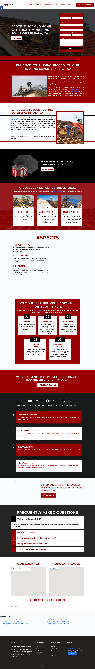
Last (73, 20)
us (17, 136)
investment (69, 82)
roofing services (77, 89)
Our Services (36, 4)
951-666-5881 (71, 646)
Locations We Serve (48, 4)
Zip (73, 33)
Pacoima (13, 603)
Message (62, 38)
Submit (71, 48)
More (56, 4)
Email (62, 22)
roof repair (57, 349)
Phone (62, 28)
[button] (1, 8)
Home (30, 4)
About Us (63, 4)
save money (38, 310)
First (61, 20)
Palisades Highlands (15, 606)
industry (43, 328)
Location (62, 33)
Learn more (72, 653)
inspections (74, 91)
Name (62, 16)
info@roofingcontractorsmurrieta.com (77, 648)
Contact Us (70, 4)
